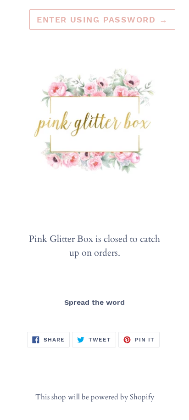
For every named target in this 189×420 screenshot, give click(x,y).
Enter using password (102, 19)
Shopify (142, 397)
